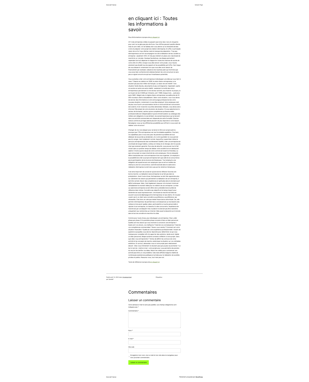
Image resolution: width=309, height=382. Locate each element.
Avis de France (111, 5)
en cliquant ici (155, 37)
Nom (130, 330)
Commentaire (133, 311)
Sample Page (199, 5)
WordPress (199, 377)
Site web (131, 347)
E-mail (131, 339)
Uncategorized (126, 277)
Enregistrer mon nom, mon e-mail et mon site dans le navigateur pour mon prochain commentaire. (154, 356)
